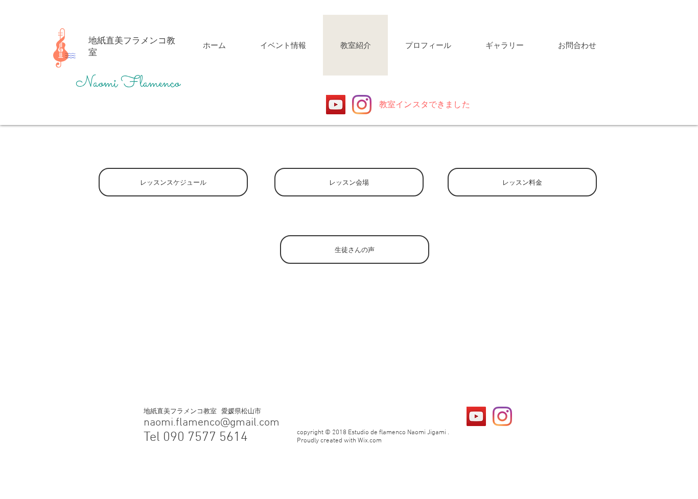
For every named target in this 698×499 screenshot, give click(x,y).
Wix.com (370, 441)
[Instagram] (361, 104)
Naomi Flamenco (128, 83)
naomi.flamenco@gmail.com (212, 423)
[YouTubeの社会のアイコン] (335, 104)
